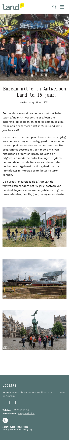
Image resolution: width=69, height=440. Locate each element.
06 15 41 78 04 (21, 410)
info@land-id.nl (26, 413)
